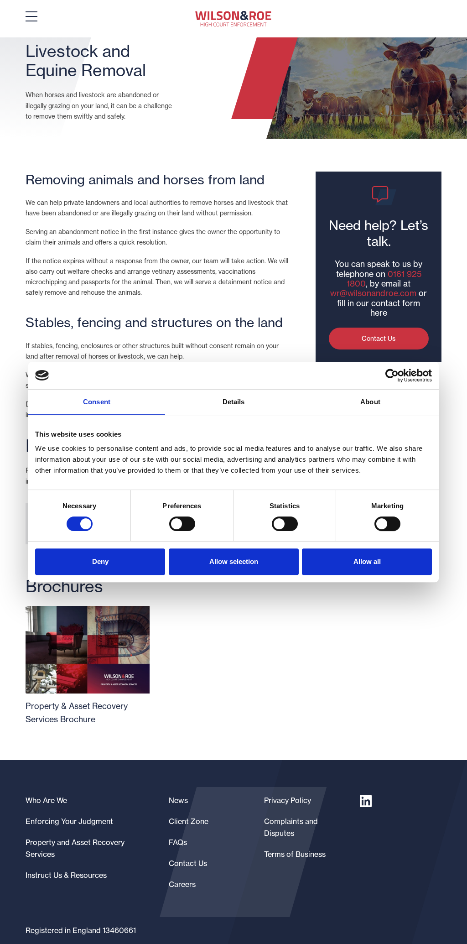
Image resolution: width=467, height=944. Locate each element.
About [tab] (370, 402)
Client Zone (188, 821)
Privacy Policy (287, 800)
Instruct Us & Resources (66, 875)
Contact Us (378, 338)
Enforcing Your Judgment (69, 821)
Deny (100, 561)
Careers (182, 884)
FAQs (178, 842)
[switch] (182, 523)
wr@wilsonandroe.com (373, 293)
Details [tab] (234, 402)
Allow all (367, 561)
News (178, 800)
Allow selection (233, 561)
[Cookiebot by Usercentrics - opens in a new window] (392, 375)
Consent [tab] (96, 402)
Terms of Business (295, 854)
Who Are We (46, 800)
